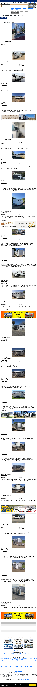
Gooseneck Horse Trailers (16, 658)
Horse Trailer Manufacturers (30, 666)
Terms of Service (24, 670)
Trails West (17, 653)
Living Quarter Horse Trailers (27, 658)
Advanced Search (18, 8)
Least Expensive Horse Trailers (18, 661)
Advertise (21, 650)
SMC (13, 653)
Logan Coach (20, 654)
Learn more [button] (6, 685)
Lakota (9, 653)
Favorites (34, 2)
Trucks (25, 659)
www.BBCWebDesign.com (26, 679)
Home (12, 8)
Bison (8, 654)
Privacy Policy (30, 670)
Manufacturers (30, 8)
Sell (17, 650)
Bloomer (11, 654)
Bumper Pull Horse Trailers (5, 658)
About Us (1, 670)
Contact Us (20, 671)
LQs (12, 9)
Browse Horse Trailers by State (18, 664)
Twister (32, 654)
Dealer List (24, 8)
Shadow (5, 653)
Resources (16, 9)
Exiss (26, 653)
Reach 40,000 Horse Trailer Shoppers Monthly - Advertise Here (11, 0)
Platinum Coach (26, 654)
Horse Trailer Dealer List (19, 666)
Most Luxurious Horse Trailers (17, 660)
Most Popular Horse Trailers (5, 660)
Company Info (7, 670)
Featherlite (22, 653)
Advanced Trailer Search (9, 666)
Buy (14, 650)
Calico (15, 654)
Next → (18, 631)
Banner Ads (19, 667)
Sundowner (30, 653)
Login (30, 2)
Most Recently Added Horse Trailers (30, 660)
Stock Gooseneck (19, 659)
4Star (5, 654)
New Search (3, 17)
